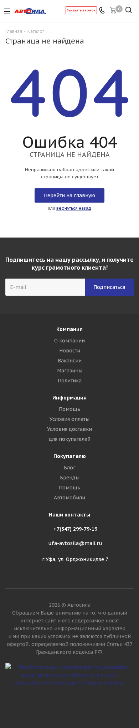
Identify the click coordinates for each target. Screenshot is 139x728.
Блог (70, 467)
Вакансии (70, 360)
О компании (69, 340)
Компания (69, 329)
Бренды (69, 477)
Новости (69, 350)
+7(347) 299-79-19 (75, 529)
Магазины (69, 370)
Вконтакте (69, 703)
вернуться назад (73, 208)
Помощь (69, 409)
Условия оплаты (69, 419)
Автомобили (69, 497)
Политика (70, 380)
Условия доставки (69, 429)
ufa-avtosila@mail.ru (75, 543)
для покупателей (70, 439)
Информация (69, 397)
